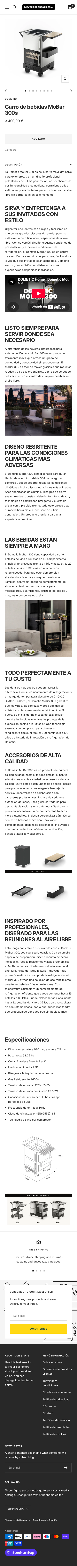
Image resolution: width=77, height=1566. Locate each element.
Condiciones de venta (57, 1392)
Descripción (13, 164)
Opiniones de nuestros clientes (57, 1371)
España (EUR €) (16, 1508)
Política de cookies (54, 1434)
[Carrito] (70, 7)
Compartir (11, 149)
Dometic (11, 98)
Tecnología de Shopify (45, 1520)
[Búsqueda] (14, 7)
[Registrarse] (66, 1467)
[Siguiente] (70, 90)
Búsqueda (49, 1406)
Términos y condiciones (50, 1383)
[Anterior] (6, 90)
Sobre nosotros (52, 1362)
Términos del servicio (56, 1420)
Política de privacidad (56, 1399)
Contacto (48, 1413)
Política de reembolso (56, 1427)
